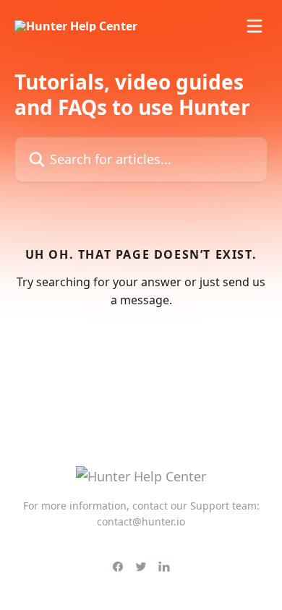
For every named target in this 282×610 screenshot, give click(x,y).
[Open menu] (255, 26)
